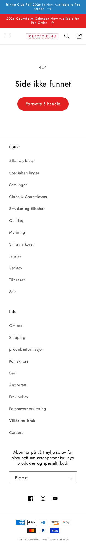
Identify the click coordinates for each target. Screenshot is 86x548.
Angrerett (17, 385)
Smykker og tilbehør (27, 208)
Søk (12, 373)
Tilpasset (17, 280)
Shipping (17, 337)
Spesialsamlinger (24, 173)
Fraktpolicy (18, 397)
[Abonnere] (70, 477)
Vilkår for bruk (22, 420)
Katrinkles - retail (37, 539)
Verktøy (15, 268)
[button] (7, 36)
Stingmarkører (21, 244)
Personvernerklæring (27, 408)
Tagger (15, 256)
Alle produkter (22, 161)
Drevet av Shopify (58, 539)
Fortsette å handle (43, 104)
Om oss (15, 325)
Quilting (16, 220)
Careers (16, 432)
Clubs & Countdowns (28, 196)
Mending (17, 232)
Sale (13, 291)
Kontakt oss (19, 361)
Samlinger (18, 185)
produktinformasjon (26, 349)
